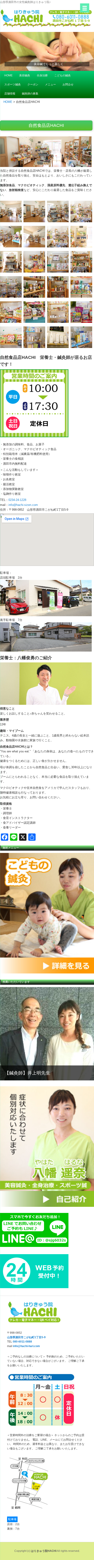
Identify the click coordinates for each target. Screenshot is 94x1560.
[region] (47, 913)
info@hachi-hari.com (26, 1346)
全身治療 (42, 75)
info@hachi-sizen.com (23, 505)
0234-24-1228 (17, 500)
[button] (47, 51)
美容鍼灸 (24, 75)
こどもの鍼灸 (62, 75)
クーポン (32, 84)
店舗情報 (9, 93)
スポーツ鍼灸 (12, 84)
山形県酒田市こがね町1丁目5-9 (26, 1337)
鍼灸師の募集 (30, 93)
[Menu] (84, 7)
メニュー (50, 84)
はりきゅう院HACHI (43, 1551)
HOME (8, 75)
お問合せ (68, 84)
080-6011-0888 (22, 1341)
